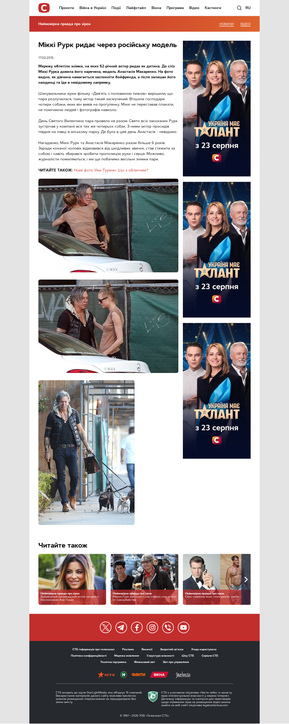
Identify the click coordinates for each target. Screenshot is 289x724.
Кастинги (213, 8)
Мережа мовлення (126, 655)
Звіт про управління (176, 662)
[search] (239, 8)
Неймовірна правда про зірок (64, 24)
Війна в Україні (92, 8)
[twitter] (106, 627)
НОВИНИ (226, 24)
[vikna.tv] (159, 675)
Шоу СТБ (188, 655)
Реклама (128, 649)
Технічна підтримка (113, 662)
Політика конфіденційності (89, 655)
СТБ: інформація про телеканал (93, 649)
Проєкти (66, 8)
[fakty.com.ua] (138, 675)
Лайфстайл (136, 8)
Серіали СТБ (210, 655)
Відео (194, 8)
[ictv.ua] (106, 675)
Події (116, 8)
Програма (175, 8)
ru (248, 8)
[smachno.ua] (183, 675)
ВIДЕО (245, 24)
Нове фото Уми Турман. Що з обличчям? (111, 170)
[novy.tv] (123, 675)
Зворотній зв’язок (172, 649)
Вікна (156, 8)
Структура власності (160, 655)
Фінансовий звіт (144, 662)
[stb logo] (44, 8)
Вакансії (147, 649)
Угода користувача (204, 649)
